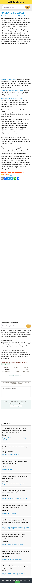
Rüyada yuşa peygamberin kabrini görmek (15, 528)
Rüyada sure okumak (9, 513)
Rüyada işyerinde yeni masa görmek (12, 90)
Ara (27, 7)
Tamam (17, 581)
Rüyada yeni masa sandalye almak (11, 98)
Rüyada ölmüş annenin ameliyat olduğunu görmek (15, 439)
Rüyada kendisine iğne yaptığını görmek (14, 498)
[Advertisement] (16, 61)
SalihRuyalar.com (16, 2)
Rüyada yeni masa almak (12, 13)
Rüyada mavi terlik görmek (10, 454)
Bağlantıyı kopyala (16, 406)
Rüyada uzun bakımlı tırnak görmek (13, 484)
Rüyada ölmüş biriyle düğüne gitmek (13, 574)
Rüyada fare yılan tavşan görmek (12, 544)
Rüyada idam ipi (7, 469)
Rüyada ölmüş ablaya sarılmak (12, 559)
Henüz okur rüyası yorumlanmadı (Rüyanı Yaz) (13, 15)
